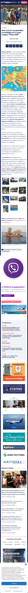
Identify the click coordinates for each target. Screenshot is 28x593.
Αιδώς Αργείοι (6, 343)
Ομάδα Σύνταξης (13, 38)
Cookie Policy (8, 591)
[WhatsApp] (10, 45)
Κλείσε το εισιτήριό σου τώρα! (11, 301)
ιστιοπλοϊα (14, 249)
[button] (26, 564)
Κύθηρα (4, 325)
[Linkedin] (14, 45)
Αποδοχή (14, 583)
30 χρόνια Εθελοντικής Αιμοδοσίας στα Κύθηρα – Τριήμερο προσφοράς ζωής (12, 349)
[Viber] (20, 45)
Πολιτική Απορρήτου (17, 591)
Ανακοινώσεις (6, 346)
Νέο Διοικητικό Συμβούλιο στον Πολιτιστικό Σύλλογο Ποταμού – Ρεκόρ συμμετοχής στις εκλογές (11, 329)
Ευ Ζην (4, 354)
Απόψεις (4, 341)
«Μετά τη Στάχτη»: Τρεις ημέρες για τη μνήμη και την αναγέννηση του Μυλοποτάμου (12, 336)
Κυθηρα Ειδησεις (5, 251)
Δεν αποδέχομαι (14, 587)
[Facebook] (7, 45)
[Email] (17, 45)
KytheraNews (7, 249)
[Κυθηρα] (9, 2)
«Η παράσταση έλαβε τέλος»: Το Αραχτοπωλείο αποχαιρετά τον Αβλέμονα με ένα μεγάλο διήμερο (11, 518)
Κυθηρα (4, 27)
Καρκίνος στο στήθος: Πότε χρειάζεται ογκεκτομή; (10, 356)
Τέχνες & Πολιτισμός (8, 333)
